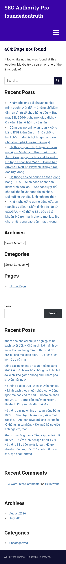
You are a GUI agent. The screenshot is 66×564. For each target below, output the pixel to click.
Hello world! (52, 484)
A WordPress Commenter (24, 484)
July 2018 (15, 518)
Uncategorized (18, 543)
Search (8, 306)
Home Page (18, 286)
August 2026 (17, 513)
